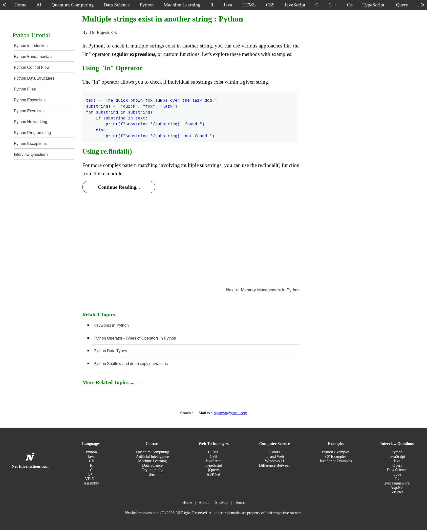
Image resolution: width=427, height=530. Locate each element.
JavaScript (213, 461)
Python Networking (30, 122)
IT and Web (274, 456)
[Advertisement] (190, 234)
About (204, 502)
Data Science (152, 465)
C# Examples (335, 456)
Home (187, 502)
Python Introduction (31, 46)
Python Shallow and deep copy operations (131, 364)
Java (91, 456)
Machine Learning (152, 461)
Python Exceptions (30, 143)
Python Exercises (29, 111)
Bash (152, 474)
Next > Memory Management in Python (262, 290)
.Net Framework (397, 483)
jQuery (213, 470)
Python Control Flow (32, 67)
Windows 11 (274, 461)
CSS (213, 456)
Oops (397, 474)
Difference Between (274, 465)
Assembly (91, 483)
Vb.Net (397, 492)
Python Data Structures (34, 78)
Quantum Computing (152, 452)
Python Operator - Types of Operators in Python (135, 338)
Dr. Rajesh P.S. (103, 32)
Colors (274, 452)
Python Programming (32, 133)
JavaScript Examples (336, 461)
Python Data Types (110, 351)
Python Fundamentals (33, 56)
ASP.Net (213, 474)
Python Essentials (29, 100)
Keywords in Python (111, 325)
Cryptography (152, 470)
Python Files (25, 89)
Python (91, 452)
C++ (91, 474)
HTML (213, 452)
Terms (240, 502)
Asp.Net (397, 487)
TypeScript (213, 465)
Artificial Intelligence (152, 456)
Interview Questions (31, 154)
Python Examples (335, 452)
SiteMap (221, 502)
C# (91, 461)
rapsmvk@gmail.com (230, 413)
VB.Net (91, 479)
